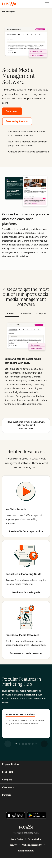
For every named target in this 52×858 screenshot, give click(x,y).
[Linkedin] (35, 804)
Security (13, 845)
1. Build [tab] (10, 313)
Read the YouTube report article (26, 531)
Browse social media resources (26, 653)
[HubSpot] (9, 4)
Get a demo (12, 111)
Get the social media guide (26, 592)
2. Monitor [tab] (26, 313)
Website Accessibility (32, 845)
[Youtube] (21, 804)
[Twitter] (28, 804)
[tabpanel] (26, 366)
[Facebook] (7, 804)
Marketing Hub (9, 11)
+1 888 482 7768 (26, 428)
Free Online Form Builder (20, 714)
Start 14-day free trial (17, 121)
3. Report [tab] (41, 313)
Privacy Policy (34, 839)
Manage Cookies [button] (26, 850)
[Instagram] (14, 804)
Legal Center (17, 839)
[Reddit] (42, 804)
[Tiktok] (49, 804)
